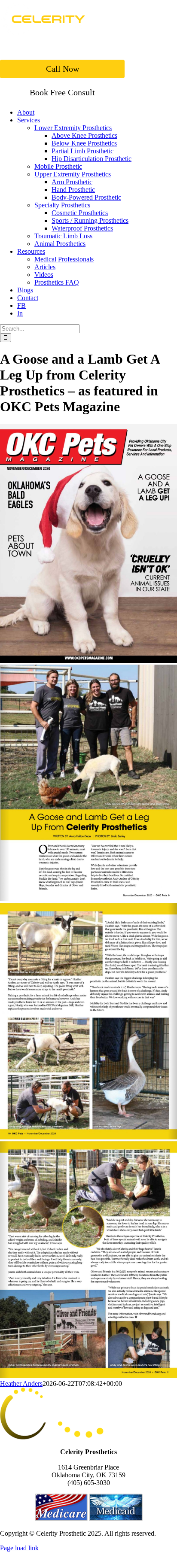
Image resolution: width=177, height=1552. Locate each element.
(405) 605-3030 (88, 1482)
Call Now (62, 68)
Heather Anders (21, 1383)
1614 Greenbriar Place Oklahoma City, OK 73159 (88, 1471)
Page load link (19, 1548)
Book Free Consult (62, 92)
